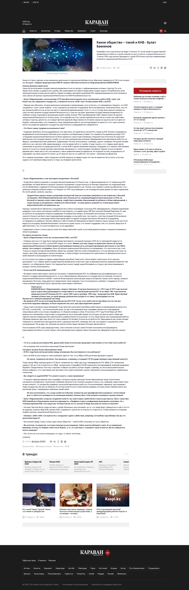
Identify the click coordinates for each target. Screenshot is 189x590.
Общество (69, 31)
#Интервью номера (44, 446)
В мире (57, 31)
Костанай (103, 568)
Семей (91, 574)
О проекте (42, 560)
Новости (33, 31)
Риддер (101, 574)
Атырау (114, 568)
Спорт (93, 31)
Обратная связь (29, 560)
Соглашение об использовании (75, 585)
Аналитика (45, 31)
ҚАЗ (164, 2)
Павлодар (82, 568)
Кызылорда (39, 574)
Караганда (60, 568)
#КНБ (67, 446)
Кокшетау (81, 574)
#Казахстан (58, 446)
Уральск (27, 574)
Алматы (36, 568)
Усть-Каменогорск (136, 568)
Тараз (92, 568)
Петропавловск (54, 574)
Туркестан (69, 574)
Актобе (71, 568)
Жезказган (121, 574)
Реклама (52, 560)
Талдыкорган (153, 568)
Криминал (82, 31)
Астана (27, 568)
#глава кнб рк (28, 446)
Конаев (111, 574)
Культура (104, 31)
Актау (123, 568)
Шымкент (48, 568)
